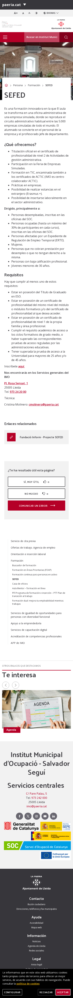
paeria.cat (11, 4)
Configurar (12, 992)
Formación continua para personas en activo (34, 574)
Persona (18, 85)
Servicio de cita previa (23, 541)
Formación (34, 85)
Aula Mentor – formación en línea (28, 588)
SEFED (15, 579)
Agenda (11, 729)
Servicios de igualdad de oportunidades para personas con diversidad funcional (36, 614)
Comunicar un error (33, 506)
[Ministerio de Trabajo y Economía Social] (55, 827)
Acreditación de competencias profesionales (36, 636)
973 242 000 (39, 798)
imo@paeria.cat (36, 806)
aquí (21, 366)
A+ (16, 13)
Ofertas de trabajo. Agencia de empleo (33, 547)
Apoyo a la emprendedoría (26, 623)
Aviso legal (36, 964)
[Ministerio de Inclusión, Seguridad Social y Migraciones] (50, 836)
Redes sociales (36, 950)
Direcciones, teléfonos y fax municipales (36, 908)
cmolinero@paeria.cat (44, 404)
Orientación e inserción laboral (28, 554)
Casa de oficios (20, 583)
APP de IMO (18, 643)
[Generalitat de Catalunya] (20, 827)
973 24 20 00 (18, 392)
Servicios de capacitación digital (29, 629)
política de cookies (28, 983)
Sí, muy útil (36, 482)
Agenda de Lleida (36, 946)
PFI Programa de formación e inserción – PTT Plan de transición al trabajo (38, 594)
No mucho (36, 493)
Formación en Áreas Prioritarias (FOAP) (31, 569)
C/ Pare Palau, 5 (36, 794)
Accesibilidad (36, 922)
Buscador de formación (24, 565)
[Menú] (24, 4)
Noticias (36, 941)
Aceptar (63, 992)
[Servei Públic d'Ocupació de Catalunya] (36, 846)
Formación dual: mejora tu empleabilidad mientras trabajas (37, 602)
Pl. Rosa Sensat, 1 (16, 383)
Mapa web (36, 927)
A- (30, 12)
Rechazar (46, 992)
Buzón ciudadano (36, 904)
